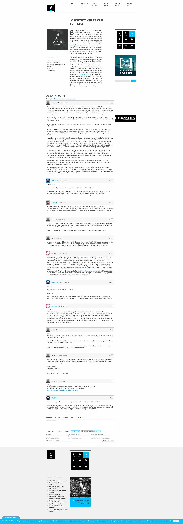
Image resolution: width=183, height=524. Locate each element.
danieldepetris (52, 486)
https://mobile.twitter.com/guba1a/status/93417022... (62, 390)
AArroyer (54, 203)
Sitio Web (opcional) (97, 434)
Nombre (48, 434)
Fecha (56, 99)
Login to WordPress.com (87, 431)
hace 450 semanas (64, 103)
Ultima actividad (70, 99)
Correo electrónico (74, 434)
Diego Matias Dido (53, 490)
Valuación (62, 99)
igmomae (54, 253)
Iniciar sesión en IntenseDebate (75, 431)
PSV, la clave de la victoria (60, 481)
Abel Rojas (57, 61)
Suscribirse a (50, 440)
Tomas (50, 509)
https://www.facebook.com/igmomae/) (89, 271)
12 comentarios (51, 70)
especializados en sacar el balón (83, 46)
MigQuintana (55, 180)
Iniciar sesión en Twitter (97, 431)
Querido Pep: (57, 494)
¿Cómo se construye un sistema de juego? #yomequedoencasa (57, 498)
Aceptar (176, 521)
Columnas (57, 63)
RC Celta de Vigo (54, 64)
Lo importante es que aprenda (86, 22)
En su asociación (83, 74)
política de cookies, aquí (138, 521)
